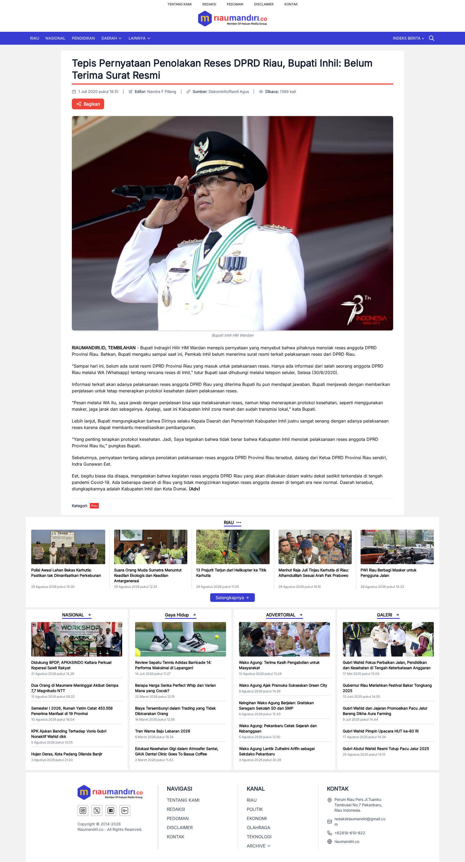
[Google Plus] (124, 810)
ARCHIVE (256, 846)
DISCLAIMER (264, 2)
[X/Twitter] (96, 810)
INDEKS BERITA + (408, 38)
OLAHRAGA (258, 827)
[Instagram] (83, 810)
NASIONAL (55, 38)
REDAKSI (209, 2)
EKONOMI (257, 818)
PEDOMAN (235, 2)
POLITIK (255, 809)
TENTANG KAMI (179, 2)
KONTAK (291, 2)
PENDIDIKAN (83, 38)
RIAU (34, 38)
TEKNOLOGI (259, 836)
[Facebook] (110, 810)
